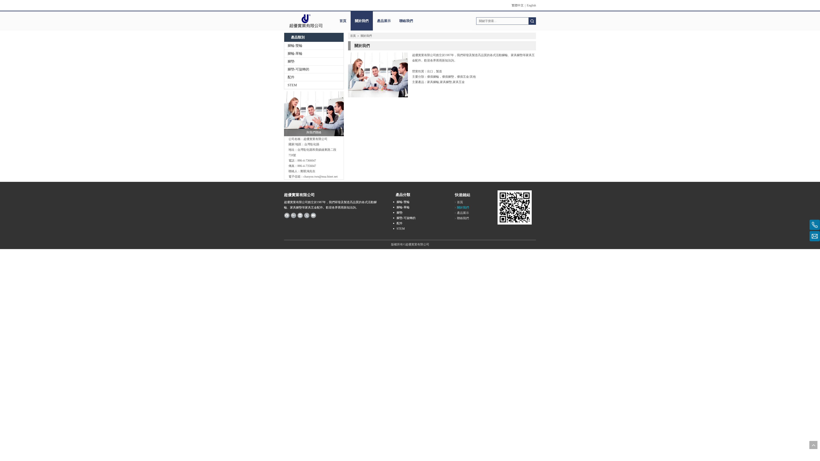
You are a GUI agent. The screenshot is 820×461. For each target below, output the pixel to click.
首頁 (343, 21)
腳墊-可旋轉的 (298, 69)
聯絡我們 (406, 21)
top (813, 445)
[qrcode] (515, 207)
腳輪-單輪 (295, 53)
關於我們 (362, 21)
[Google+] (293, 215)
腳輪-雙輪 (295, 45)
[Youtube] (313, 215)
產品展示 (384, 21)
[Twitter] (306, 215)
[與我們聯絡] (314, 113)
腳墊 (291, 61)
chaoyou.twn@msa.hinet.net (320, 176)
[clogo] (306, 20)
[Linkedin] (300, 215)
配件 (291, 77)
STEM (292, 85)
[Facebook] (287, 215)
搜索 (532, 21)
